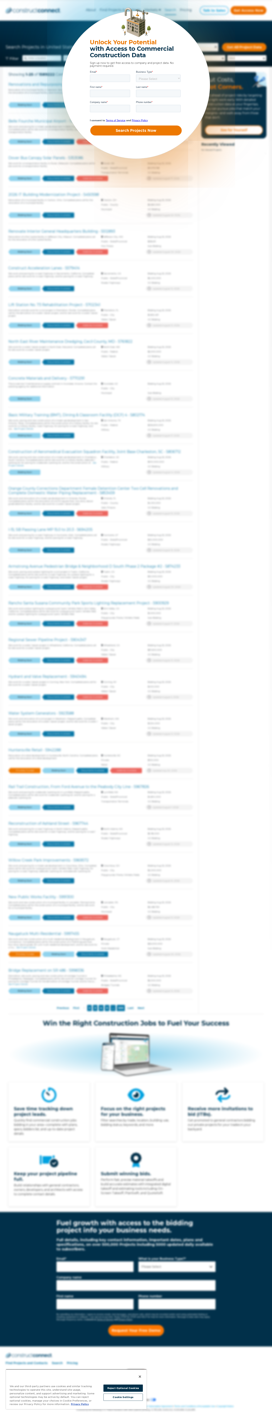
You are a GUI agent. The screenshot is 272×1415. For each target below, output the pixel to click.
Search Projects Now (136, 130)
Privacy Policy (80, 1404)
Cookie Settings (123, 1397)
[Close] (140, 1377)
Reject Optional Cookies (123, 1388)
